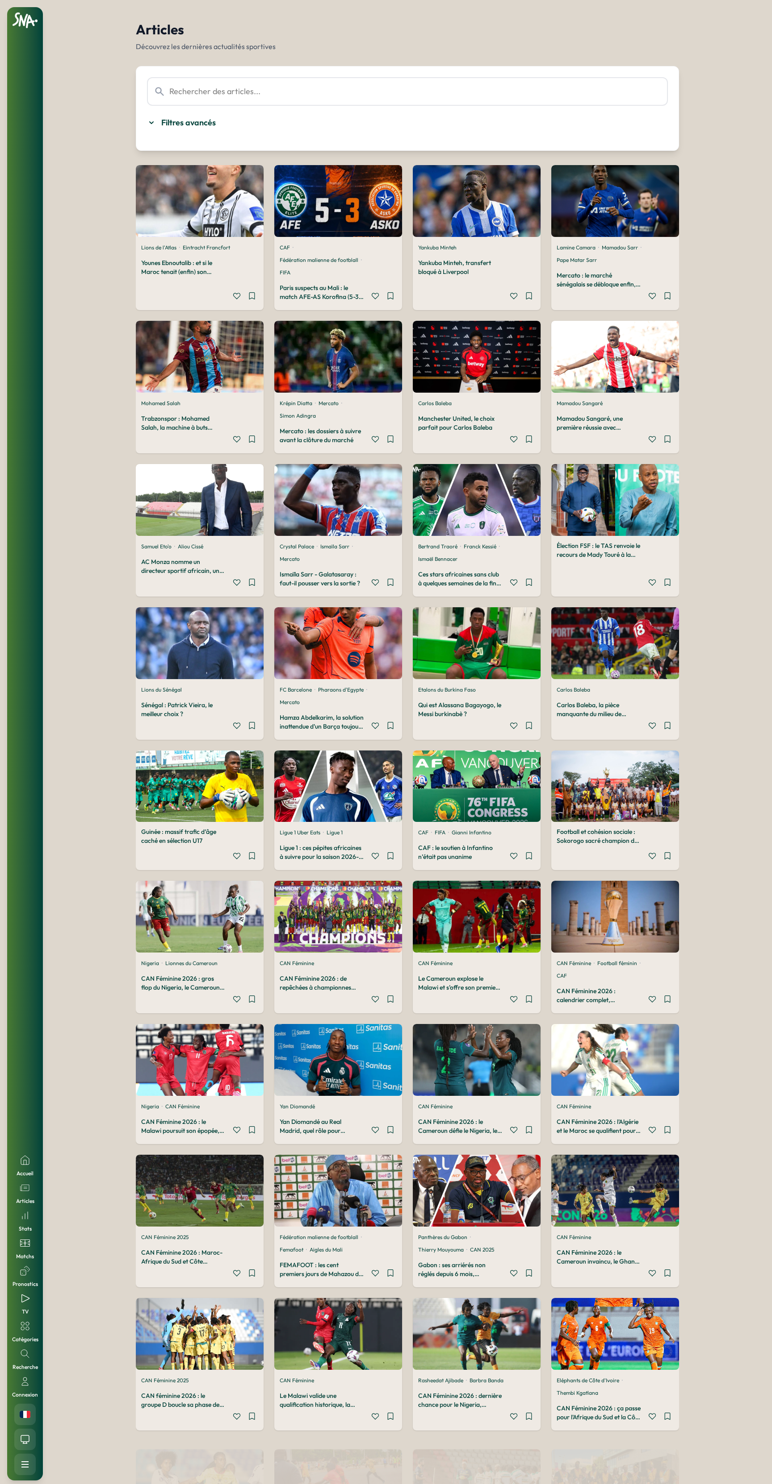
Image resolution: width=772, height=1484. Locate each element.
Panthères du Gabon (442, 1237)
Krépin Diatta (296, 403)
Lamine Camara (576, 247)
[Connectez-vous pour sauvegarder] (252, 297)
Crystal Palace (297, 546)
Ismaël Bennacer (437, 558)
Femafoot (291, 1249)
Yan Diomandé (297, 1106)
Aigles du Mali (326, 1249)
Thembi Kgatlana (577, 1392)
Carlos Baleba (435, 403)
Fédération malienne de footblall (319, 260)
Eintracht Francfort (206, 247)
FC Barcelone (296, 689)
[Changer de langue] (25, 1414)
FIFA (285, 272)
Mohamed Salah (160, 403)
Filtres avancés (188, 122)
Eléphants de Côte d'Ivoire (588, 1380)
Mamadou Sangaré (580, 403)
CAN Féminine (297, 963)
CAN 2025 (482, 1249)
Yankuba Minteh (437, 247)
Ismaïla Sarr (334, 546)
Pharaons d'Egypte (341, 689)
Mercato (329, 403)
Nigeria (150, 963)
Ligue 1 (335, 832)
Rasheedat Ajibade (440, 1380)
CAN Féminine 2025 (165, 1237)
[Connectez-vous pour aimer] (237, 297)
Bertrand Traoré (437, 546)
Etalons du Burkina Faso (447, 689)
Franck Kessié (480, 546)
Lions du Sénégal (161, 689)
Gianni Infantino (471, 832)
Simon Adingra (298, 415)
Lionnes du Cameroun (191, 963)
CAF (285, 247)
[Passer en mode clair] (25, 1439)
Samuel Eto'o (156, 546)
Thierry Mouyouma (441, 1249)
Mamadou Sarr (620, 247)
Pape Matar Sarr (577, 260)
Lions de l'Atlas (158, 247)
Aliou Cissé (190, 546)
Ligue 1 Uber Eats (300, 832)
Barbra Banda (486, 1380)
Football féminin (617, 963)
